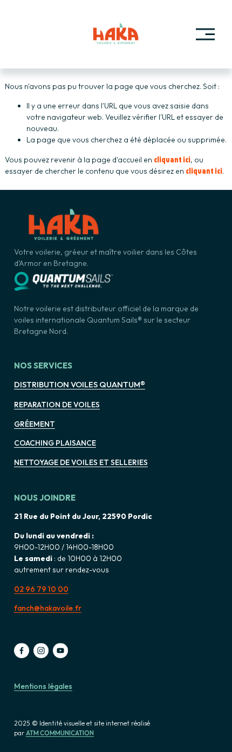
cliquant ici (172, 159)
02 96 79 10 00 (41, 589)
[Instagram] (41, 650)
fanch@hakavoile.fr (47, 608)
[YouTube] (60, 650)
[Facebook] (21, 650)
